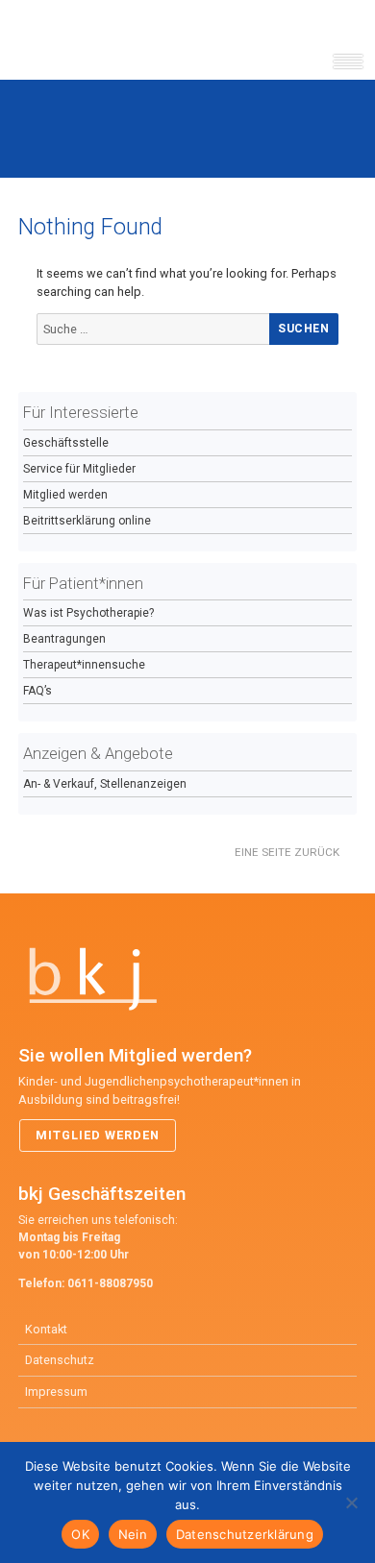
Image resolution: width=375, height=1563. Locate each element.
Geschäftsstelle (66, 443)
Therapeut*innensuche (84, 665)
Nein (132, 1534)
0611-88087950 (110, 1283)
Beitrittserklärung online (87, 520)
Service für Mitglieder (79, 469)
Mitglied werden (65, 494)
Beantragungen (64, 639)
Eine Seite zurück (287, 852)
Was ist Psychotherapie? (88, 613)
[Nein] (351, 1502)
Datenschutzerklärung (244, 1534)
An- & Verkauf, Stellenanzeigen (105, 784)
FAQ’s (37, 690)
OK (80, 1534)
